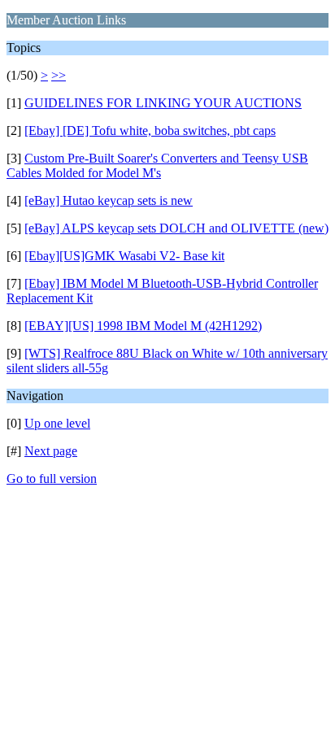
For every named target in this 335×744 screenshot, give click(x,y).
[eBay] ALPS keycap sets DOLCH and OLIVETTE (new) (176, 228)
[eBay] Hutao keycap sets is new (108, 200)
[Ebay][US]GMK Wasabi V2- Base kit (124, 256)
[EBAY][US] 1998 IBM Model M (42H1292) (143, 326)
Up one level (57, 423)
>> (58, 75)
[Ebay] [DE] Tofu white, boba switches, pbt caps (150, 130)
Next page (50, 451)
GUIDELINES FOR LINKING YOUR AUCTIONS (163, 103)
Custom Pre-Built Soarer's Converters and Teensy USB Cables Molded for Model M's (157, 165)
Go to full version (52, 478)
